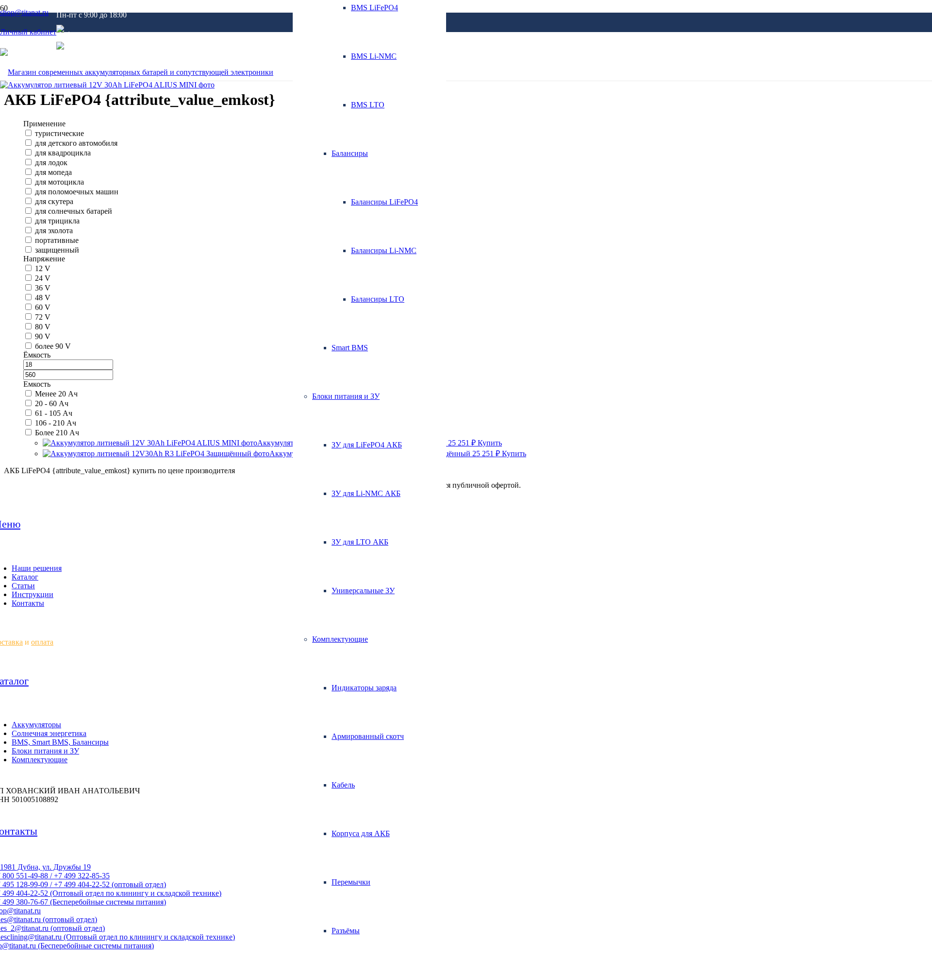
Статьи (23, 586)
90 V (42, 336)
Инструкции (32, 594)
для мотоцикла (59, 182)
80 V (42, 327)
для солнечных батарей (73, 211)
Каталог (25, 577)
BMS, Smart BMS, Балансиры (60, 742)
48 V (42, 297)
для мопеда (53, 172)
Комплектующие (39, 759)
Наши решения (37, 568)
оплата (42, 642)
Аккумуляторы (36, 724)
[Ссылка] (136, 72)
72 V (42, 317)
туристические (59, 133)
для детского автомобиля (76, 143)
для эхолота (54, 230)
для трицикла (57, 221)
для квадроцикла (63, 153)
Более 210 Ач (57, 432)
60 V (42, 307)
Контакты (28, 603)
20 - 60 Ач (51, 403)
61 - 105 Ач (53, 413)
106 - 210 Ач (55, 423)
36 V (42, 288)
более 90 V (53, 346)
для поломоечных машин (76, 192)
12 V (42, 268)
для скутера (54, 201)
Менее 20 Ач (56, 394)
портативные (57, 240)
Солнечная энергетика (49, 733)
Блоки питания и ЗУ (45, 751)
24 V (42, 278)
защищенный (57, 250)
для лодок (51, 162)
